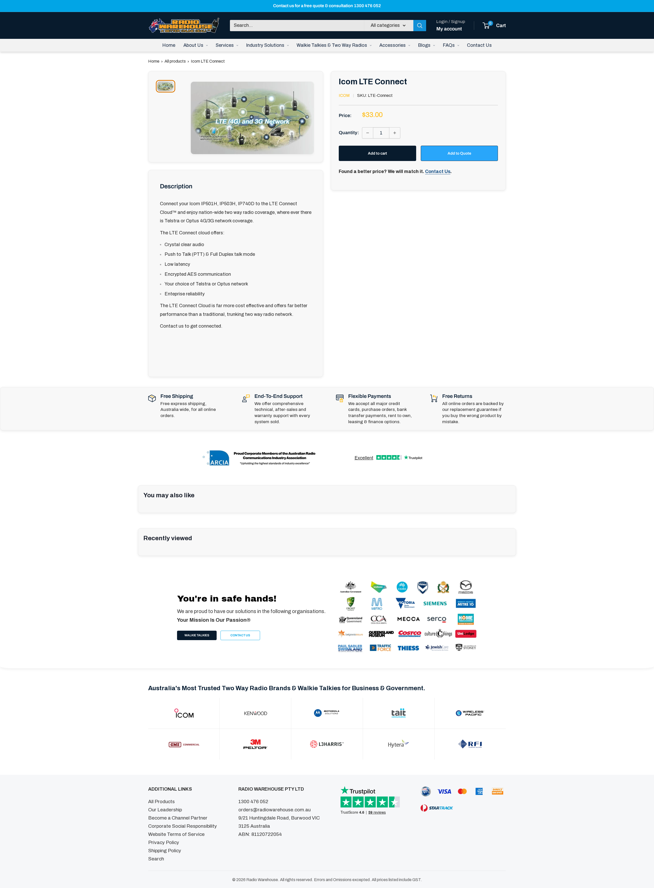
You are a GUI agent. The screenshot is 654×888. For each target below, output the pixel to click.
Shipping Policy (164, 850)
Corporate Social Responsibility (182, 826)
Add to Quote (459, 153)
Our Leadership (165, 809)
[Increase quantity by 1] (394, 133)
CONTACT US (240, 635)
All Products (161, 801)
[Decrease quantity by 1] (367, 133)
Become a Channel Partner (177, 818)
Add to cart (377, 153)
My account (449, 28)
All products (175, 61)
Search (156, 858)
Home (153, 61)
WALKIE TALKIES (196, 635)
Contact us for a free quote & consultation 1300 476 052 (327, 5)
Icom (344, 95)
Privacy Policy (163, 842)
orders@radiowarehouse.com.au (274, 809)
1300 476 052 (253, 801)
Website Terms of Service (176, 834)
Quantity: (349, 132)
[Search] (419, 25)
